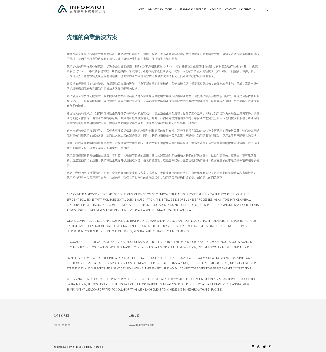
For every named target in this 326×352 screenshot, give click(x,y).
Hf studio (98, 346)
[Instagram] (253, 346)
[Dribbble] (258, 346)
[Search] (266, 9)
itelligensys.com (63, 346)
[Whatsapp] (270, 346)
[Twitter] (264, 346)
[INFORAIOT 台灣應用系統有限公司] (82, 9)
